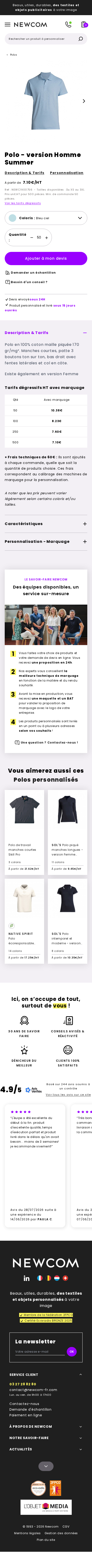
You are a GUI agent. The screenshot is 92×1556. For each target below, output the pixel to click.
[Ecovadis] (38, 1488)
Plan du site (46, 1540)
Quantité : (17, 237)
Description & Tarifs (24, 172)
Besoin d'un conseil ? (29, 282)
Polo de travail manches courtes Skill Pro (22, 849)
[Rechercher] (81, 39)
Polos (13, 55)
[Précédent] (8, 101)
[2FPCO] (55, 1488)
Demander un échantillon (33, 273)
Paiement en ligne (25, 1415)
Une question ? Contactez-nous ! (49, 742)
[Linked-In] (26, 1278)
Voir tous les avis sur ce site (68, 1095)
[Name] (46, 1466)
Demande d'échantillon (30, 1409)
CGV (66, 1527)
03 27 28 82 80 (22, 1384)
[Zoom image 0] (46, 101)
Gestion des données (61, 1533)
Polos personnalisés (46, 780)
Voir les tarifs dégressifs (23, 203)
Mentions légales (27, 1533)
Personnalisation (67, 172)
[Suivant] (84, 101)
